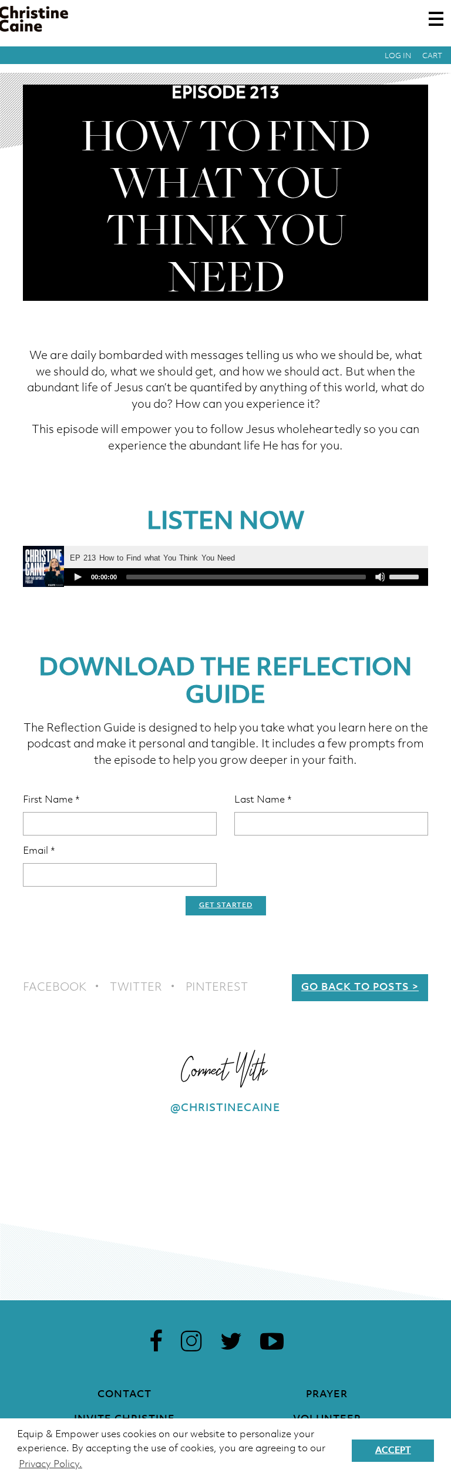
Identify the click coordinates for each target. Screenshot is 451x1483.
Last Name (263, 800)
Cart (432, 56)
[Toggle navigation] (436, 19)
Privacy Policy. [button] (50, 1464)
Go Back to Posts (355, 987)
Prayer (327, 1395)
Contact (124, 1395)
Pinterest (217, 988)
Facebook (54, 988)
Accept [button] (393, 1450)
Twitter (136, 988)
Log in (398, 56)
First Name (51, 800)
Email (39, 851)
